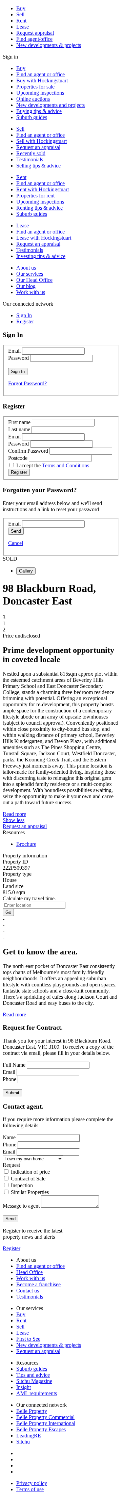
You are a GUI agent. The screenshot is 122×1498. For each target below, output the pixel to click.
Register (11, 1248)
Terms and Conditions (65, 465)
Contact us (27, 1290)
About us (26, 268)
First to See (28, 1339)
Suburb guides (31, 117)
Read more (14, 814)
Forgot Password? (27, 383)
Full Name (14, 1065)
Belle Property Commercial (45, 1417)
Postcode (17, 458)
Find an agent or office (40, 74)
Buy (20, 8)
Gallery (26, 571)
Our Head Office (34, 280)
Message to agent (21, 1206)
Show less (13, 820)
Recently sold (30, 153)
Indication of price (30, 1172)
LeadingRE (28, 1435)
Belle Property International (45, 1423)
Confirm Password (28, 451)
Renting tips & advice (39, 208)
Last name (19, 429)
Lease (22, 27)
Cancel (15, 543)
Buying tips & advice (39, 111)
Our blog (26, 286)
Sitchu (23, 1442)
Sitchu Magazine (34, 1381)
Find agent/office (34, 39)
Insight (23, 1387)
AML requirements (36, 1393)
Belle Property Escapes (41, 1429)
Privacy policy (31, 1483)
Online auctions (33, 99)
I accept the (52, 465)
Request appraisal (35, 33)
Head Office (29, 1272)
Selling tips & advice (38, 165)
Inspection (22, 1185)
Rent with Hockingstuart (42, 189)
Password (18, 358)
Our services (29, 274)
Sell (20, 14)
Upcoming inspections (40, 93)
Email (14, 351)
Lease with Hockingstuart (43, 238)
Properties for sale (35, 87)
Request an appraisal (38, 147)
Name (9, 1137)
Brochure (26, 844)
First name (19, 422)
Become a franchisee (38, 1284)
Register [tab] (25, 321)
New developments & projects (48, 45)
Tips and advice (33, 1375)
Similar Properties (30, 1192)
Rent (21, 20)
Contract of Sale (28, 1178)
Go (8, 912)
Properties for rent (35, 195)
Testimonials (29, 159)
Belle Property (31, 1411)
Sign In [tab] (24, 315)
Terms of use (30, 1489)
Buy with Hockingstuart (42, 80)
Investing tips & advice (40, 256)
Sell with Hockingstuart (41, 141)
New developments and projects (50, 105)
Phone (9, 1079)
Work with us (30, 292)
